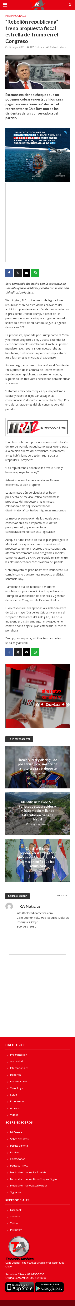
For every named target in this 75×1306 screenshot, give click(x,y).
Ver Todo (62, 895)
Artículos (15, 1108)
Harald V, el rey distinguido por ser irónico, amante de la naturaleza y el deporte (37, 764)
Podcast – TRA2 (19, 1165)
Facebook (16, 1210)
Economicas (17, 1101)
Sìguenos (15, 1192)
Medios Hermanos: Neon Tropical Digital (33, 1179)
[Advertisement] (37, 222)
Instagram (16, 1230)
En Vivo (14, 1152)
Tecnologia (16, 1088)
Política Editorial (19, 1145)
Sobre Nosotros (19, 1139)
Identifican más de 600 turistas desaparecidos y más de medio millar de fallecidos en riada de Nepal (37, 810)
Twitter (14, 1223)
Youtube (15, 1216)
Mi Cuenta (16, 1132)
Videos (14, 1114)
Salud (13, 1094)
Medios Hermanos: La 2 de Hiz (28, 1172)
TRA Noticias (37, 47)
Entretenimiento (19, 1081)
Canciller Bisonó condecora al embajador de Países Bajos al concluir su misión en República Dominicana (37, 857)
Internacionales (16, 15)
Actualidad (16, 1061)
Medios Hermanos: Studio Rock (28, 1185)
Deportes (15, 1074)
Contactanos (17, 1159)
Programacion (18, 1054)
